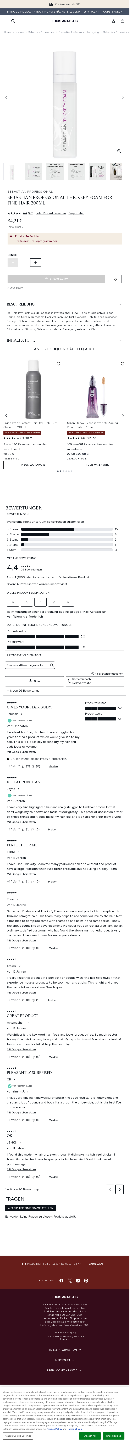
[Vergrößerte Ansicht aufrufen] (119, 151)
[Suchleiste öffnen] (13, 21)
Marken (20, 32)
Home (7, 32)
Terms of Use (74, 1429)
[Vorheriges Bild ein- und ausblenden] (6, 97)
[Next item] (123, 415)
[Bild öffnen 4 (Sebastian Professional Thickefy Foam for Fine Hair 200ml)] (76, 171)
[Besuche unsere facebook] (61, 1280)
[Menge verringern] (13, 262)
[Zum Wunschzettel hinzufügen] (115, 279)
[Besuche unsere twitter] (69, 1280)
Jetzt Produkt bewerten (51, 213)
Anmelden (96, 1263)
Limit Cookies (113, 1436)
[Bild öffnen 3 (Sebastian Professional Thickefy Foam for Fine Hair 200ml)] (55, 171)
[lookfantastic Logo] (65, 21)
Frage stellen (76, 213)
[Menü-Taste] (4, 21)
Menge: (13, 255)
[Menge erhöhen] (35, 262)
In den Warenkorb (33, 464)
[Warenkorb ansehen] (122, 21)
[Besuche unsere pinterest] (86, 1280)
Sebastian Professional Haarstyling (79, 32)
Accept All (89, 1436)
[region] (64, 1415)
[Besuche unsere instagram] (78, 1280)
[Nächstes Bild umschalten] (123, 97)
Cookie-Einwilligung (64, 1332)
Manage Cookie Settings (18, 1436)
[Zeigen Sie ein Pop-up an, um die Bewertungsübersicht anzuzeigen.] (31, 437)
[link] (113, 21)
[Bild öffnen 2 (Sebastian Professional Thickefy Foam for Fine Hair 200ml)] (33, 171)
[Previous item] (6, 415)
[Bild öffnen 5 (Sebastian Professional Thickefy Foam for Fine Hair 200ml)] (97, 171)
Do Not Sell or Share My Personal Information (65, 1338)
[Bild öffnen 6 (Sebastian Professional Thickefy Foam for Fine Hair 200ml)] (119, 171)
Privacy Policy (54, 1429)
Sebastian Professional (41, 32)
